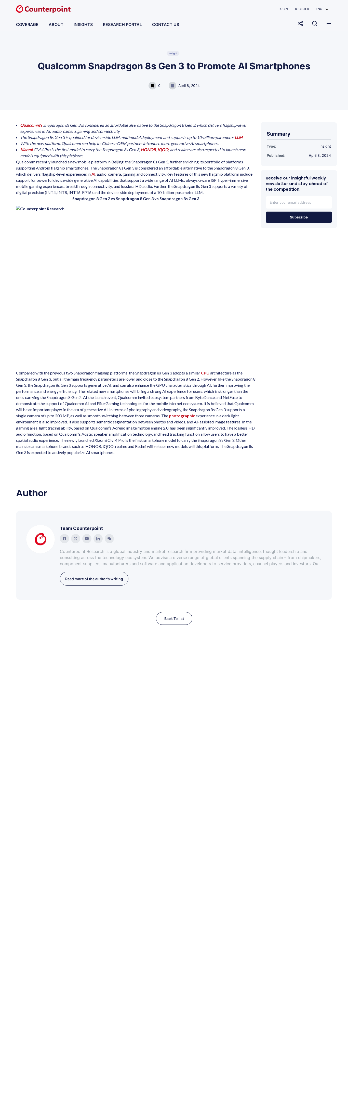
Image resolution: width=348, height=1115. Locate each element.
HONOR (148, 149)
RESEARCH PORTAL (122, 24)
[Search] (315, 23)
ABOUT (56, 24)
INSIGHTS (83, 24)
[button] (322, 9)
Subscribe (299, 217)
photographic (182, 415)
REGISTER (302, 9)
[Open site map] (329, 23)
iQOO (162, 149)
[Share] (300, 23)
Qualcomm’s (31, 125)
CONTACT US (165, 24)
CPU (205, 372)
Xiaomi (26, 149)
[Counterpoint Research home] (43, 9)
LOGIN (283, 9)
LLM (239, 137)
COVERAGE (27, 24)
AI (93, 174)
